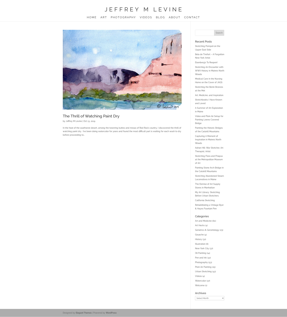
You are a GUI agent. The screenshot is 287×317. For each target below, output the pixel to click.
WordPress (111, 313)
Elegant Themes (84, 313)
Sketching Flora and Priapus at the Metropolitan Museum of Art (209, 159)
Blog (160, 17)
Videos (146, 17)
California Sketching (205, 200)
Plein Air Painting (203, 267)
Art (103, 17)
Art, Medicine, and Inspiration (209, 95)
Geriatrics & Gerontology (207, 230)
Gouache (199, 234)
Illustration (200, 244)
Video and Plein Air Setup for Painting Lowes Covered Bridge (209, 120)
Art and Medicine (203, 221)
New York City (202, 248)
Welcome (199, 285)
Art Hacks (200, 225)
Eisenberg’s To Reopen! (206, 62)
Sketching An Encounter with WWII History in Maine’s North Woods (209, 70)
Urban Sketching (203, 271)
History (198, 239)
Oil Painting (200, 253)
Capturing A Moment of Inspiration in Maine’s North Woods (208, 139)
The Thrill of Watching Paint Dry (91, 116)
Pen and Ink (201, 258)
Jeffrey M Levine (74, 121)
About (174, 17)
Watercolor (200, 281)
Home (92, 17)
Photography (123, 17)
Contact (192, 17)
